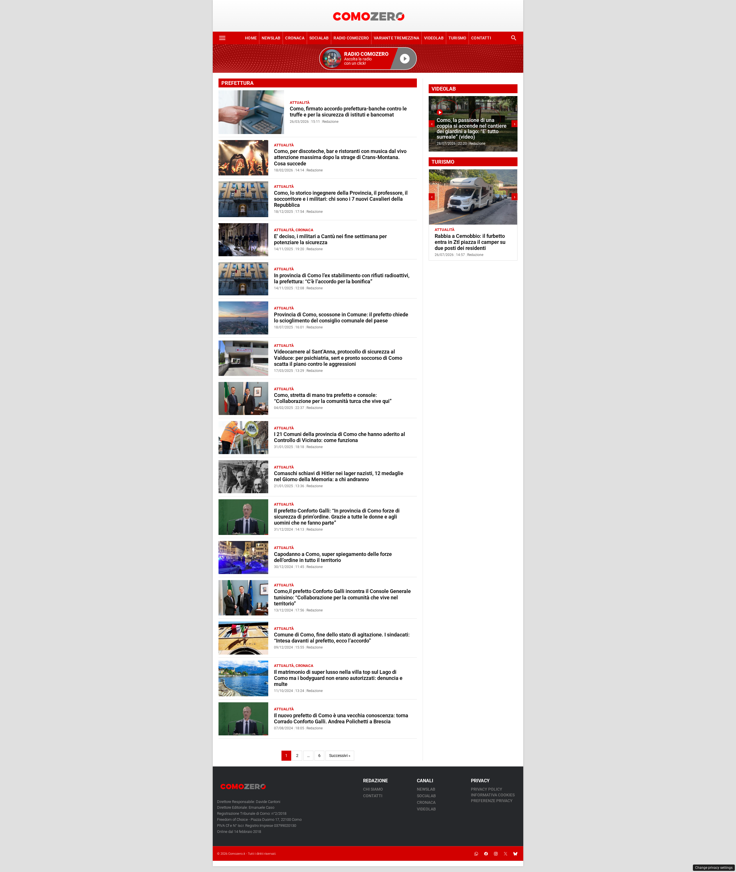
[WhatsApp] (476, 853)
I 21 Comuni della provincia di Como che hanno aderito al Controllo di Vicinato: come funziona (339, 437)
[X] (505, 853)
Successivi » (339, 755)
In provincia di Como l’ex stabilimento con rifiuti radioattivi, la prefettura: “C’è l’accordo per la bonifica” (341, 278)
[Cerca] (513, 38)
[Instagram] (495, 853)
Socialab (319, 38)
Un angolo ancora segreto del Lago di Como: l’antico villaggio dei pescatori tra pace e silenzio (471, 242)
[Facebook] (486, 853)
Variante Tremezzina (396, 38)
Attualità (300, 102)
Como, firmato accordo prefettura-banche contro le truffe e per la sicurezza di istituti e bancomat (348, 112)
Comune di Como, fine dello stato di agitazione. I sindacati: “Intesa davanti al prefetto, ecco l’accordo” (342, 638)
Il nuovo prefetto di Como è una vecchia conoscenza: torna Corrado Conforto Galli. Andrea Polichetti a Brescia (341, 718)
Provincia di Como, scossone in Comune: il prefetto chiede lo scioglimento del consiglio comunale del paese (341, 318)
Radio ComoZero (351, 38)
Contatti (481, 38)
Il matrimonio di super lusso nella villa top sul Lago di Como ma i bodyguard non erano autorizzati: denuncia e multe (338, 678)
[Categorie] (222, 38)
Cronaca (294, 38)
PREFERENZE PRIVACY (492, 800)
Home (251, 38)
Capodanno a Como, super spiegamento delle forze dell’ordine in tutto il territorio (333, 557)
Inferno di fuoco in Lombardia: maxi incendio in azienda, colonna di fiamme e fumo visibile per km (471, 128)
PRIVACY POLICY (486, 789)
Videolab (434, 38)
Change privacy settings (714, 868)
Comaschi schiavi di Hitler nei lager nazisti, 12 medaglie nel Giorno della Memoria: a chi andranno (338, 476)
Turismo (457, 38)
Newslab (271, 38)
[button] (368, 58)
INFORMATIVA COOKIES (493, 795)
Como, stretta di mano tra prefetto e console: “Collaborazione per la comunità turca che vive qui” (333, 398)
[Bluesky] (515, 853)
